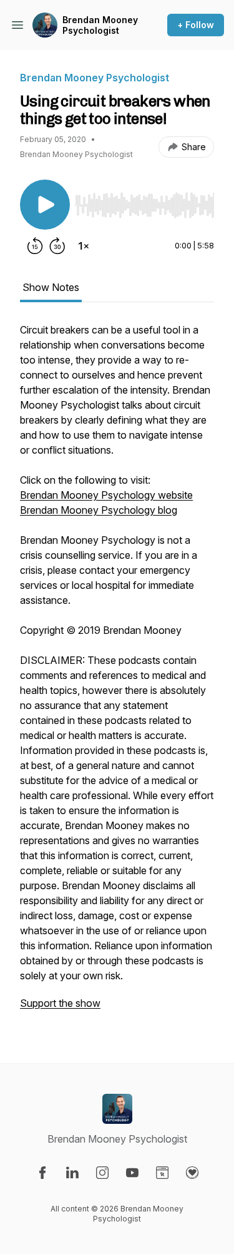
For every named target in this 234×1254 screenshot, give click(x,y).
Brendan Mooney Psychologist (100, 25)
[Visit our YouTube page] (132, 1172)
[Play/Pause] (45, 205)
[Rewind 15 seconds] (35, 246)
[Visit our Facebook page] (42, 1172)
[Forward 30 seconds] (57, 246)
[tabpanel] (117, 672)
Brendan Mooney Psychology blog (98, 510)
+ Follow (195, 24)
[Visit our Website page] (162, 1172)
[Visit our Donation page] (192, 1172)
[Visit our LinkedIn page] (72, 1172)
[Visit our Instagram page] (102, 1172)
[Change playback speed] (83, 246)
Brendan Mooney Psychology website (106, 495)
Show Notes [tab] (50, 287)
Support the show (60, 1003)
